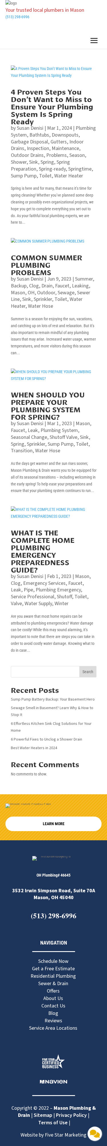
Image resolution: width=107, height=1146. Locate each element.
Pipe (28, 589)
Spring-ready (52, 169)
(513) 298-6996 (17, 17)
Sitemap (43, 1115)
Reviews (53, 1020)
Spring (47, 162)
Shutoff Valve (63, 437)
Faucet (62, 285)
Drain (47, 285)
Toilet (45, 175)
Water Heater (68, 175)
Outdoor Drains (27, 155)
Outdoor (46, 292)
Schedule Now (53, 961)
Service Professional (32, 596)
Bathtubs (39, 135)
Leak (33, 430)
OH (31, 292)
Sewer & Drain (53, 983)
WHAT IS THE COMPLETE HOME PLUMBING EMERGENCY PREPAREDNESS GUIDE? (42, 551)
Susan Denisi (30, 128)
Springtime (80, 169)
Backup (19, 285)
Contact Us (53, 1005)
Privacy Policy (71, 1115)
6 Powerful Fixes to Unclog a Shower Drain (47, 739)
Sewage (66, 292)
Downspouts (65, 135)
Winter (61, 603)
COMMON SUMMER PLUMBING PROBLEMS (46, 264)
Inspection (38, 148)
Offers (53, 991)
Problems (56, 155)
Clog (34, 285)
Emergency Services (44, 583)
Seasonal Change (29, 437)
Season (77, 155)
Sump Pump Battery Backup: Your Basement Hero (53, 699)
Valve (16, 603)
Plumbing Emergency (58, 589)
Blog (53, 1013)
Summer (84, 279)
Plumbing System (59, 430)
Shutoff (64, 596)
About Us (53, 998)
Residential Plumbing (53, 976)
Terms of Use (53, 1122)
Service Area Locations (53, 1028)
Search (87, 671)
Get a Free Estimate (53, 968)
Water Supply (38, 603)
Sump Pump (24, 175)
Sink (33, 162)
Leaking (80, 285)
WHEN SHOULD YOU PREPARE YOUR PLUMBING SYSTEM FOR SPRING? (48, 405)
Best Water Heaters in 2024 (34, 748)
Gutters (59, 141)
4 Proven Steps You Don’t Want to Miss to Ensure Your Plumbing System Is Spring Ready (52, 106)
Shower (19, 162)
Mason (18, 292)
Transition (22, 450)
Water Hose (40, 306)
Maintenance (65, 148)
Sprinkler (43, 299)
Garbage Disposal (29, 141)
